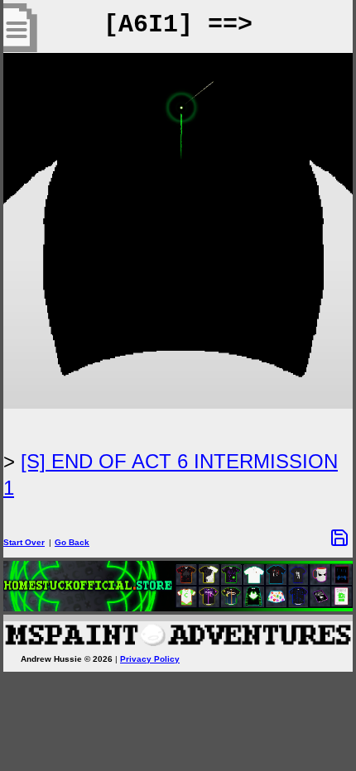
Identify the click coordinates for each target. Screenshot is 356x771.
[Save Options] (339, 538)
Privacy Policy (150, 658)
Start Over (24, 542)
